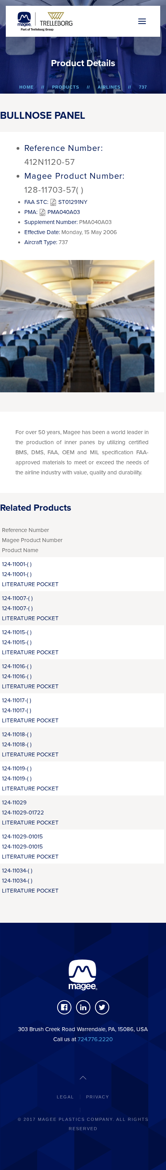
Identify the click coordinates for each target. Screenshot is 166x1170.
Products (65, 87)
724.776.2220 (95, 1039)
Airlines (109, 87)
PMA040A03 (63, 212)
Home (26, 87)
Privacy (97, 1097)
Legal (65, 1097)
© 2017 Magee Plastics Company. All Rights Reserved (83, 1124)
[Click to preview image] (77, 325)
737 (143, 87)
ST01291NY (72, 201)
